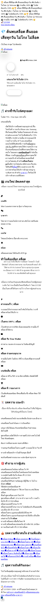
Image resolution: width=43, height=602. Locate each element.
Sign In (3, 25)
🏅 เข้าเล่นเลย (6, 49)
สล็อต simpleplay (21, 539)
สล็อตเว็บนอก (35, 551)
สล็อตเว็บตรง (24, 548)
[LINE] (2, 598)
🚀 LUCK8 (5, 22)
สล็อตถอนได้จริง (14, 556)
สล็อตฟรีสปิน (12, 548)
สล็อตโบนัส (23, 551)
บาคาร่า (24, 173)
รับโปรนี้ (15, 93)
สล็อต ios (14, 542)
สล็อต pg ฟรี (11, 551)
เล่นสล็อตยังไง (20, 592)
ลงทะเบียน (10, 25)
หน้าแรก (10, 592)
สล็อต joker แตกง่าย (23, 545)
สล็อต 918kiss (7, 539)
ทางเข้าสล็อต (28, 556)
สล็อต (15, 167)
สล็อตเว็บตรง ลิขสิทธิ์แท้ (12, 553)
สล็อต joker (28, 553)
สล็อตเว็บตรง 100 (26, 542)
